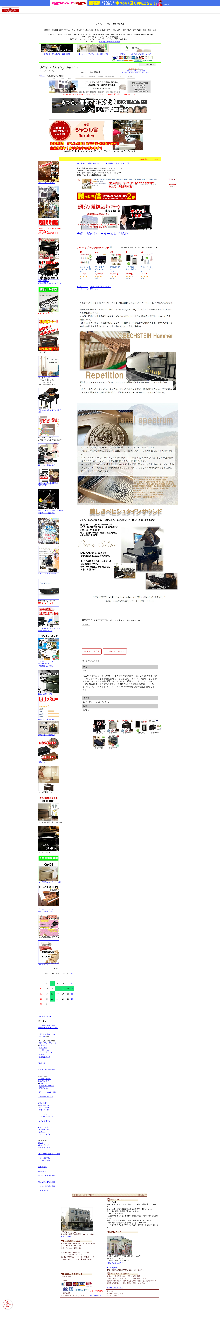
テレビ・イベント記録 (46, 1175)
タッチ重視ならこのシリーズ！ (49, 882)
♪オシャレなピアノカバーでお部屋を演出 (93, 54)
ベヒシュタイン (44, 1134)
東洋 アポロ (44, 1110)
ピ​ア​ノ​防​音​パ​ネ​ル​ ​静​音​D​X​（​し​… (131, 269)
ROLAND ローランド (46, 1086)
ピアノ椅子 (43, 1048)
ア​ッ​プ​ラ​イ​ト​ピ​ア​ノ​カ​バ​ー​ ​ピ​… (101, 269)
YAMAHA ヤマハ (44, 1079)
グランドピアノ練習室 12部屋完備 (57, 54)
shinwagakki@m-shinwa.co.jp (109, 42)
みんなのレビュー (45, 1171)
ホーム (42, 76)
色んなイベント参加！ (46, 183)
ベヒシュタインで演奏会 (47, 573)
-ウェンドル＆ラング (46, 1116)
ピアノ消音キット (45, 1121)
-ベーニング (42, 1114)
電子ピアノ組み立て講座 (47, 1092)
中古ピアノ (130, 70)
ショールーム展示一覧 (46, 1070)
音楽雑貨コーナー (45, 1063)
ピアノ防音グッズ (45, 1052)
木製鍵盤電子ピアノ (45, 1097)
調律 (143, 70)
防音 (132, 72)
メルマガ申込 (145, 72)
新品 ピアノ (43, 1103)
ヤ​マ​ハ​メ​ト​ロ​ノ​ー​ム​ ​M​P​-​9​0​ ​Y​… (148, 269)
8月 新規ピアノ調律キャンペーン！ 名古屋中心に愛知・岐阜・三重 (103, 163)
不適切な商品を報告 (91, 661)
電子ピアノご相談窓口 (46, 1182)
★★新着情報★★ (45, 1016)
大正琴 (40, 1143)
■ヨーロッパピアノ (45, 1127)
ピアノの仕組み (44, 1160)
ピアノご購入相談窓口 (46, 1186)
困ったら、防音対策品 (46, 465)
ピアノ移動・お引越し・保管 (49, 1154)
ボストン (42, 1132)
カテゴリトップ (82, 287)
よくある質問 (43, 1190)
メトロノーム (44, 1050)
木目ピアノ (137, 70)
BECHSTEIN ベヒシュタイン (100, 287)
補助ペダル (43, 1045)
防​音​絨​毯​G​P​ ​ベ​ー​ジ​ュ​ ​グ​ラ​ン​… (115, 269)
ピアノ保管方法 (44, 1158)
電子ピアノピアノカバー (48, 1043)
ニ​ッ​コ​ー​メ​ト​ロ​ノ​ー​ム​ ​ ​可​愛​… (85, 269)
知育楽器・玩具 (44, 1147)
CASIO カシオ (44, 1088)
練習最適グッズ (44, 1057)
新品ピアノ (94, 289)
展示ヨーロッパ (44, 1130)
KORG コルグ (44, 1083)
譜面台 (41, 1054)
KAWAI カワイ (43, 1081)
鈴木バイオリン (44, 1145)
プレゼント (137, 72)
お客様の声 (42, 1167)
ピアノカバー (126, 72)
